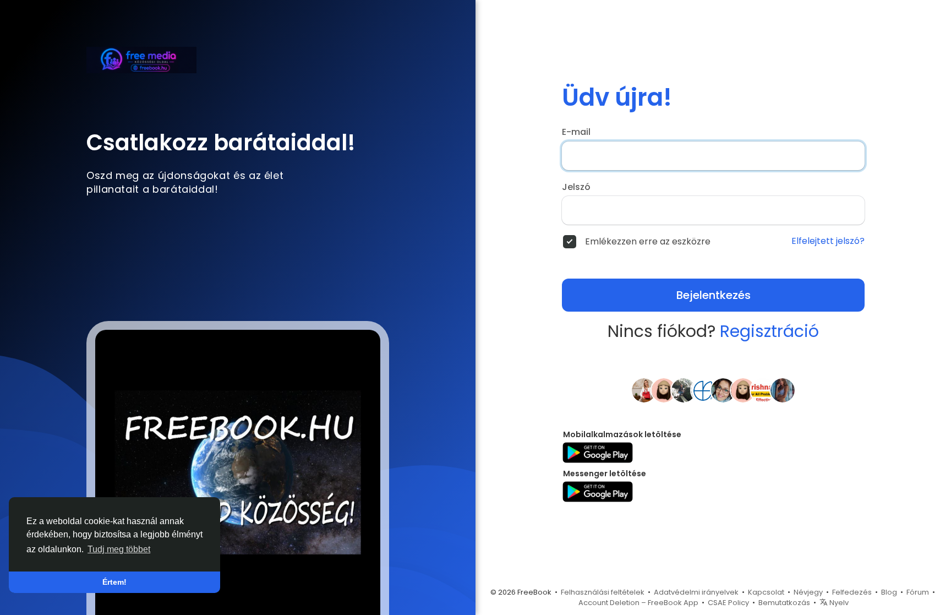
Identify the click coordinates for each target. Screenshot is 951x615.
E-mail (576, 132)
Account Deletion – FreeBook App (638, 602)
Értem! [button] (114, 582)
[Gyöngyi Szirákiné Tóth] (683, 389)
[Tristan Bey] (743, 389)
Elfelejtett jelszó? (828, 241)
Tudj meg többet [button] (119, 549)
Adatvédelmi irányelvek (696, 592)
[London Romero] (782, 389)
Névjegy (808, 592)
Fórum (917, 592)
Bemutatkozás (784, 602)
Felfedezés (852, 592)
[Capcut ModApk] (664, 389)
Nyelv (838, 602)
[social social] (644, 389)
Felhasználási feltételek (602, 592)
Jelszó (576, 187)
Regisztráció (769, 331)
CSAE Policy (728, 602)
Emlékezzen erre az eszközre (647, 242)
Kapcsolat (766, 592)
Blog (889, 592)
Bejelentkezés (713, 295)
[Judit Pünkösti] (723, 389)
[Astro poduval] (763, 389)
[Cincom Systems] (703, 389)
